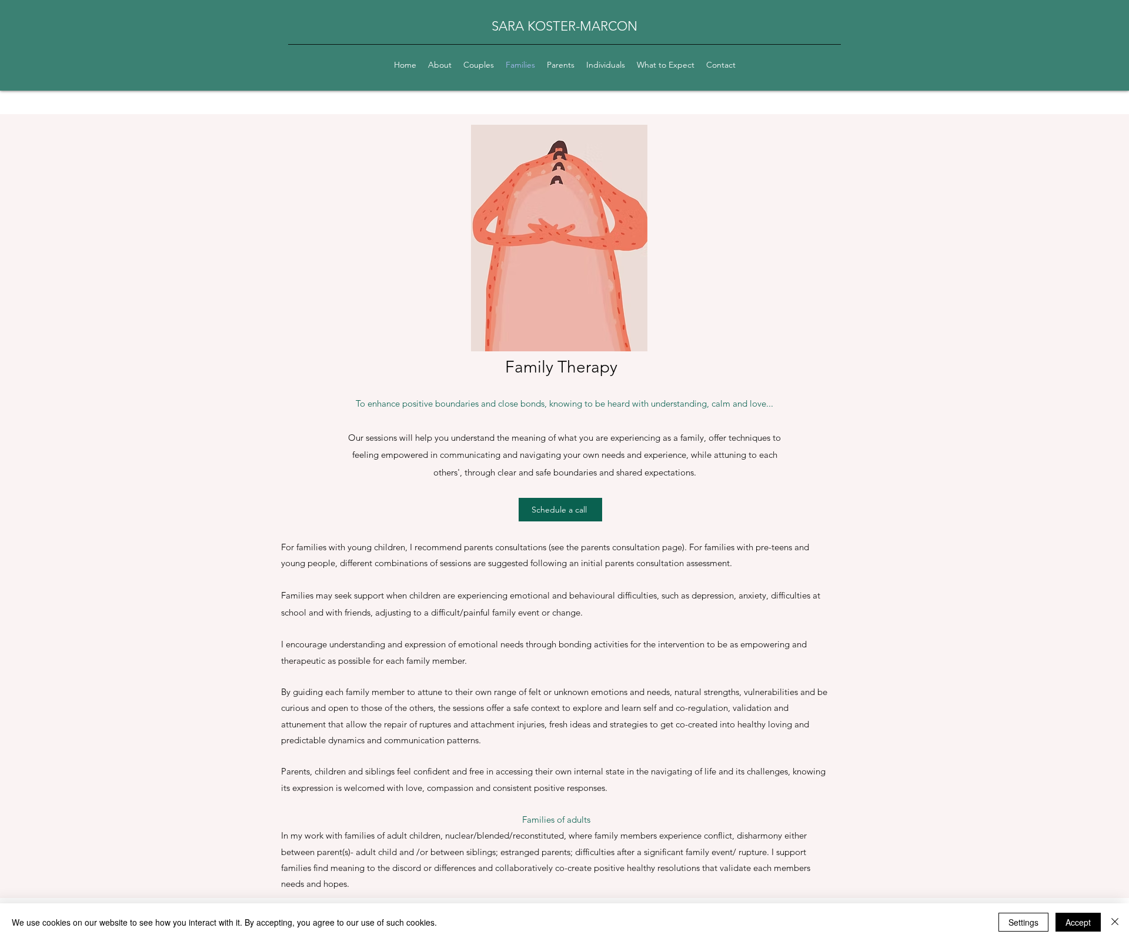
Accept (1078, 922)
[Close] (1115, 922)
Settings (1023, 922)
